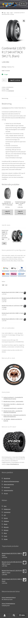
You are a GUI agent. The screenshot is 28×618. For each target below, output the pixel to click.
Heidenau (6, 521)
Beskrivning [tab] (5, 98)
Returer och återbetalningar (11, 481)
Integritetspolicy (8, 490)
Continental (11, 90)
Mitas (5, 533)
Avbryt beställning (9, 484)
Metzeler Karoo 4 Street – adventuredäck (13, 401)
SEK (3, 285)
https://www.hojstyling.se (9, 597)
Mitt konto (4, 615)
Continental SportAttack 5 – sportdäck (13, 408)
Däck (11, 12)
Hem (5, 12)
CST (5, 515)
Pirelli (5, 536)
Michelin (6, 530)
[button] (24, 21)
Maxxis (5, 524)
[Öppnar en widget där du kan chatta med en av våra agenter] (22, 615)
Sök (14, 615)
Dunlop (6, 518)
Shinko (5, 539)
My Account (7, 487)
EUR (6, 285)
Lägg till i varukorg (15, 80)
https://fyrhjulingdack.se (12, 464)
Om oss (6, 493)
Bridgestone (7, 509)
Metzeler (6, 527)
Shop (8, 12)
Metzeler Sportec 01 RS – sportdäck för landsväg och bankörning (13, 411)
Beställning (7, 478)
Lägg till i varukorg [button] (7, 212)
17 (6, 90)
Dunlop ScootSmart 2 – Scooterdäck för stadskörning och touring (13, 398)
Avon (5, 506)
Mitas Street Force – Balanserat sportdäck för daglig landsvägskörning (15, 415)
